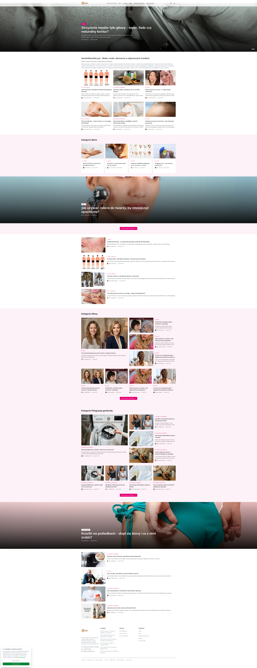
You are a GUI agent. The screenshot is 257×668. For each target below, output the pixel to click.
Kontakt (106, 659)
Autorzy (121, 628)
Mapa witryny (128, 659)
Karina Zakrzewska (85, 215)
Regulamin (83, 659)
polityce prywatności (20, 657)
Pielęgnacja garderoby (139, 3)
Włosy (130, 3)
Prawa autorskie (90, 659)
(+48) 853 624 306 (87, 649)
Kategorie (141, 628)
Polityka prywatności (99, 659)
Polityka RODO (112, 659)
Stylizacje (125, 3)
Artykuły (103, 628)
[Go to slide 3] (254, 49)
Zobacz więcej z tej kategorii (127, 228)
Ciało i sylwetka (150, 3)
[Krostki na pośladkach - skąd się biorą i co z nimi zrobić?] (128, 525)
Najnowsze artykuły (112, 3)
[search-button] (171, 3)
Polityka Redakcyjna (121, 659)
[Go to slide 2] (253, 49)
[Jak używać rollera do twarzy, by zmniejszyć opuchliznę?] (128, 199)
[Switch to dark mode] (174, 3)
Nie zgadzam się (16, 660)
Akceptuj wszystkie (16, 664)
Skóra (119, 3)
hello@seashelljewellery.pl (88, 651)
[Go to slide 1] (251, 49)
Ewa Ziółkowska (85, 39)
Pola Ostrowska (123, 633)
